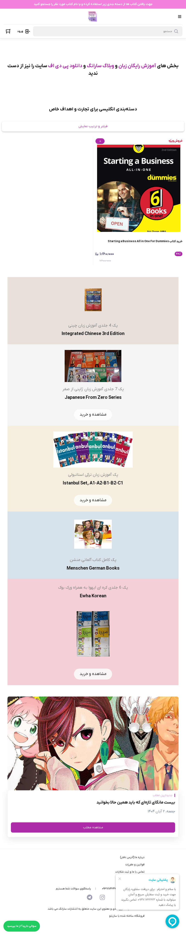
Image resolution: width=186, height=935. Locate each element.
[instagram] (102, 897)
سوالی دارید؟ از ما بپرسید (21, 926)
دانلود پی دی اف (65, 66)
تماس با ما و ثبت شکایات (129, 872)
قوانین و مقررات (134, 864)
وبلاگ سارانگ (100, 66)
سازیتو (113, 916)
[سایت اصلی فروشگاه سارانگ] (92, 16)
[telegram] (89, 897)
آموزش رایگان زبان (137, 66)
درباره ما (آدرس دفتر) (132, 857)
